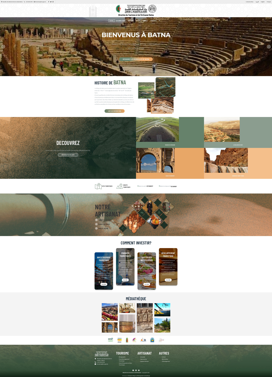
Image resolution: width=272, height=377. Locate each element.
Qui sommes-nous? (121, 21)
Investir (138, 21)
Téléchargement (166, 361)
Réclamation (165, 359)
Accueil (112, 21)
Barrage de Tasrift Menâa (238, 175)
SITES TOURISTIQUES (107, 186)
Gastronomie (143, 359)
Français (269, 1)
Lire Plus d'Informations (114, 111)
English (262, 1)
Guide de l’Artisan (144, 361)
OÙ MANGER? (150, 186)
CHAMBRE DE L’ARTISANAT (104, 220)
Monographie (122, 357)
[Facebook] (49, 1)
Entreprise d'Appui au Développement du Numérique (139, 375)
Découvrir (130, 21)
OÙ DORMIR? (174, 186)
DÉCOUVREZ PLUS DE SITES (68, 155)
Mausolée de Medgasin (170, 145)
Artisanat (142, 357)
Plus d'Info (104, 284)
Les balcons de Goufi (238, 145)
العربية (257, 1)
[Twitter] (51, 1)
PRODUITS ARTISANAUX (104, 224)
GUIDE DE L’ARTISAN (103, 228)
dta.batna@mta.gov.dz (40, 1)
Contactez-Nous (249, 1)
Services (145, 21)
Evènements (153, 21)
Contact (164, 357)
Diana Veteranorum (170, 175)
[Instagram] (53, 1)
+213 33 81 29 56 (29, 1)
